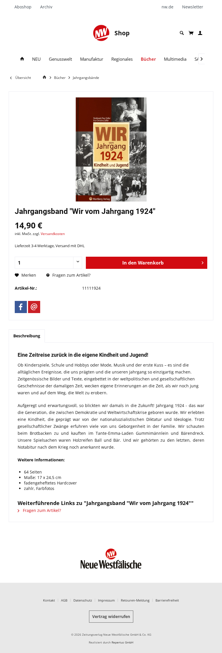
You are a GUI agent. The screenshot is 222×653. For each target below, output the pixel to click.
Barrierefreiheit (167, 600)
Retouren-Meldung (135, 600)
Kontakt (49, 600)
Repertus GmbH (122, 642)
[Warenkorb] (190, 33)
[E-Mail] (34, 307)
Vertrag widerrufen (111, 616)
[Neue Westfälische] (101, 33)
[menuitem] (25, 6)
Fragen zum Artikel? (70, 275)
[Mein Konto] (200, 33)
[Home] (22, 59)
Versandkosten (53, 233)
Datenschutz (82, 600)
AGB (64, 600)
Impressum (106, 600)
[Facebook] (21, 307)
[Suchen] (182, 33)
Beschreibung (26, 335)
